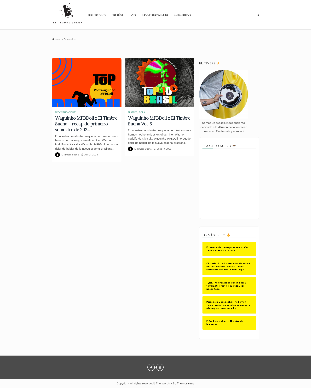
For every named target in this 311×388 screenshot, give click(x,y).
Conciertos (182, 14)
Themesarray (185, 383)
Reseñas (117, 14)
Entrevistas (97, 14)
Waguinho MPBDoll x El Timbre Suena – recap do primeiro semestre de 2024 (86, 124)
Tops (132, 14)
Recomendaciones (155, 14)
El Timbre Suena (70, 154)
